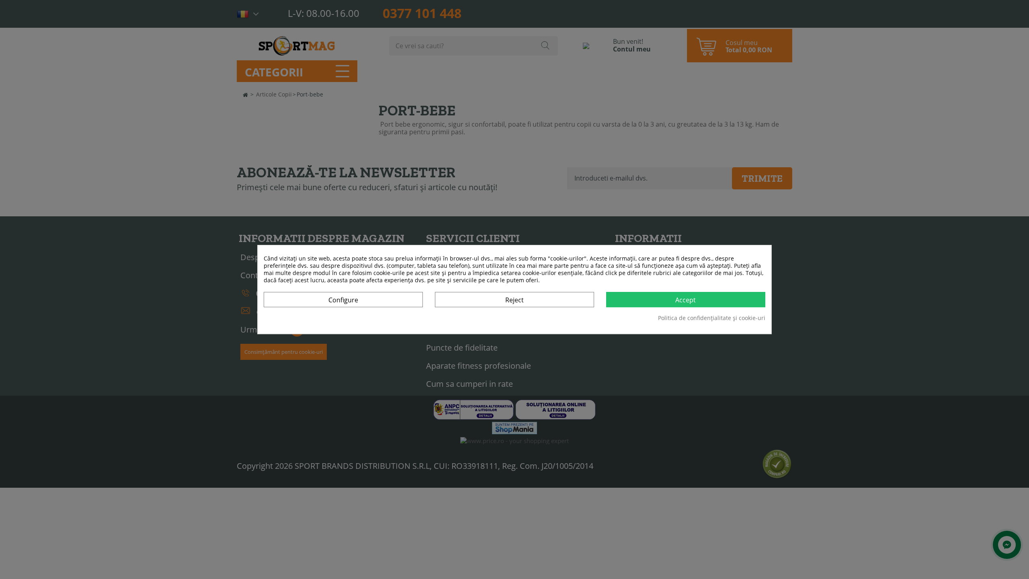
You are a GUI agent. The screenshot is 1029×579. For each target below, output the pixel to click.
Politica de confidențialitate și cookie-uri (711, 318)
